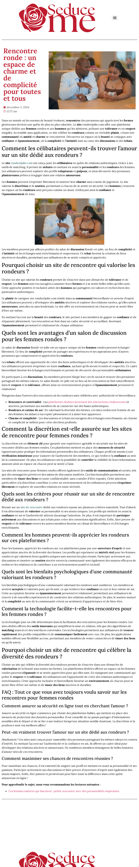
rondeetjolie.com (22, 163)
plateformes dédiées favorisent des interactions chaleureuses (87, 402)
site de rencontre (32, 507)
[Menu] (115, 17)
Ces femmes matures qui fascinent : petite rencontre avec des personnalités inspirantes (63, 791)
